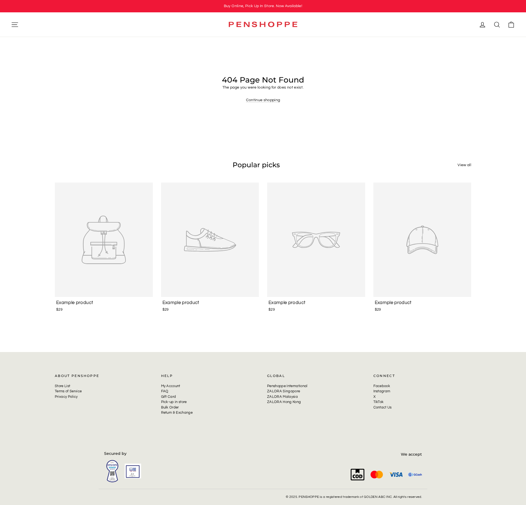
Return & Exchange (177, 413)
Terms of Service (68, 391)
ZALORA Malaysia (282, 397)
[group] (263, 6)
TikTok (378, 402)
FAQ (164, 391)
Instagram (381, 391)
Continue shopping (263, 100)
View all (464, 165)
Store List (62, 386)
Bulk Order (170, 407)
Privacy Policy (66, 397)
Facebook (381, 386)
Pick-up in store (174, 402)
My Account (170, 386)
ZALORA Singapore (283, 391)
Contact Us (382, 407)
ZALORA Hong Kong (284, 402)
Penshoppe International (287, 386)
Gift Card (168, 397)
